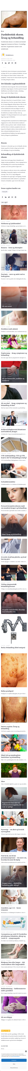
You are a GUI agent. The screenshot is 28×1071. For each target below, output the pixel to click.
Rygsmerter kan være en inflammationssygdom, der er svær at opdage (12, 805)
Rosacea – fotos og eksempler (11, 248)
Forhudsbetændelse (8, 482)
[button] (26, 1051)
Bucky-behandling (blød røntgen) (13, 647)
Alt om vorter (7, 306)
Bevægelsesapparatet (10, 800)
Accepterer (14, 1060)
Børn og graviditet (9, 905)
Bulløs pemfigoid (7, 691)
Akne (3, 781)
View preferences (14, 1067)
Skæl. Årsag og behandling (11, 534)
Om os (2, 1048)
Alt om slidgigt (6, 1017)
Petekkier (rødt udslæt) (9, 329)
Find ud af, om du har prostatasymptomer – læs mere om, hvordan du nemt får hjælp (14, 858)
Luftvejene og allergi (10, 881)
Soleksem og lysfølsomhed (11, 223)
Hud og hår (4, 191)
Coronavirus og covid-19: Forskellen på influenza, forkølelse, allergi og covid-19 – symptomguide (14, 936)
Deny (14, 1064)
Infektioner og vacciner (10, 932)
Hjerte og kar (9, 827)
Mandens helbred (9, 853)
